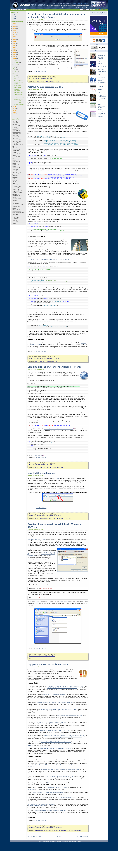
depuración (43, 518)
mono (14, 178)
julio (14, 68)
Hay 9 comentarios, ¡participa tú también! (41, 78)
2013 (14, 52)
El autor (80, 3)
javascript (15, 174)
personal (15, 189)
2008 (14, 109)
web (14, 220)
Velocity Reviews (37, 456)
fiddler (54, 518)
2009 (14, 106)
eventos (14, 163)
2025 (14, 26)
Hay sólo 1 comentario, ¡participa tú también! (42, 656)
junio (14, 69)
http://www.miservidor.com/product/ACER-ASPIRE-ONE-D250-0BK (50, 259)
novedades (15, 186)
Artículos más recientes (34, 836)
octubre (15, 64)
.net (13, 121)
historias (15, 169)
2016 (14, 46)
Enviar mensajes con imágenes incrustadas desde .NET (50, 810)
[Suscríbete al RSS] (94, 41)
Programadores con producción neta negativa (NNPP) (55, 748)
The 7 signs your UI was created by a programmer (67, 737)
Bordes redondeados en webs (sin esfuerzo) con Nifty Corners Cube (59, 770)
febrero (15, 77)
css (13, 152)
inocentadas (15, 172)
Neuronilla (30, 789)
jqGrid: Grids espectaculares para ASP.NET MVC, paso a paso (58, 709)
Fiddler (58, 478)
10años (14, 122)
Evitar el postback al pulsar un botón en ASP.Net (60, 776)
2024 (14, 28)
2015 (14, 48)
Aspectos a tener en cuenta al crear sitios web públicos (50, 722)
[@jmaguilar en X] (97, 41)
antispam (15, 127)
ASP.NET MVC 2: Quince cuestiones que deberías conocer (101, 106)
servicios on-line (16, 195)
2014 (14, 50)
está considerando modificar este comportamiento (58, 429)
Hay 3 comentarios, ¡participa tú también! (41, 464)
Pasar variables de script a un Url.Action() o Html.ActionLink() (102, 80)
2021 (14, 35)
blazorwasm (15, 141)
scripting (15, 194)
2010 (14, 59)
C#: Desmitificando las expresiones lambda (69, 716)
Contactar (86, 3)
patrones (15, 187)
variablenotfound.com (18, 212)
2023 (14, 30)
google (14, 166)
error (36, 81)
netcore (14, 183)
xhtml (14, 223)
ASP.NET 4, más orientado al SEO (18, 86)
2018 (14, 41)
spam (14, 201)
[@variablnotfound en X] (100, 41)
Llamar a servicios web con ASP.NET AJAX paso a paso (47, 792)
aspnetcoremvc (16, 132)
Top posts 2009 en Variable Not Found (19, 103)
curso (14, 155)
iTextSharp (30, 745)
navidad (14, 181)
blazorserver (16, 139)
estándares (15, 161)
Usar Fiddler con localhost (18, 95)
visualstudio (15, 217)
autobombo (15, 136)
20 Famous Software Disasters (36, 805)
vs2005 (52, 81)
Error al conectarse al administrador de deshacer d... (19, 82)
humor (14, 170)
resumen (56, 830)
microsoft (15, 177)
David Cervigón (64, 602)
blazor (14, 138)
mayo (15, 71)
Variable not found (41, 71)
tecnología (15, 206)
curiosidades (16, 153)
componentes (16, 149)
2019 (14, 39)
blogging (15, 143)
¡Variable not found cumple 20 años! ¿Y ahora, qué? (102, 97)
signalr (14, 197)
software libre (16, 198)
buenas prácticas (17, 144)
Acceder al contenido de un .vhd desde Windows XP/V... (19, 99)
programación (16, 191)
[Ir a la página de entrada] (27, 4)
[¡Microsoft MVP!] (98, 7)
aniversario (15, 125)
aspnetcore (15, 130)
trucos (14, 208)
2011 (14, 57)
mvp (14, 180)
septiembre (16, 66)
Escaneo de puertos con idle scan (67, 797)
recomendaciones (17, 192)
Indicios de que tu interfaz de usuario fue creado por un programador (63, 735)
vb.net (14, 214)
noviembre (16, 62)
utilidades (49, 659)
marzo (15, 75)
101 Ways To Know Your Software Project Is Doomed (62, 688)
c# (13, 146)
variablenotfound (17, 211)
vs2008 (14, 218)
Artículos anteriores (82, 836)
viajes (14, 215)
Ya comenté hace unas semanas (36, 539)
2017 (14, 43)
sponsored (15, 203)
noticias (14, 184)
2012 (14, 54)
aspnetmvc (15, 133)
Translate (104, 9)
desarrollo (15, 156)
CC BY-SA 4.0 (78, 841)
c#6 (13, 147)
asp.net (14, 129)
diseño (14, 158)
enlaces (14, 160)
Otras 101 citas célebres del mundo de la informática (50, 765)
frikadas (14, 164)
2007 (14, 111)
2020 (14, 37)
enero (15, 78)
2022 (14, 33)
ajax (14, 124)
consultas (15, 150)
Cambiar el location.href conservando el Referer (20, 90)
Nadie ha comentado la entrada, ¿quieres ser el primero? (45, 358)
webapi (14, 222)
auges (14, 135)
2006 (14, 113)
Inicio (74, 3)
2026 (14, 24)
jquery (14, 175)
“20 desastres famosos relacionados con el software (42, 804)
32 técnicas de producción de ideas (56, 787)
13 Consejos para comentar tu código (57, 783)
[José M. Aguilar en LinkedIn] (103, 41)
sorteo (14, 200)
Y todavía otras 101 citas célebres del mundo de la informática (55, 702)
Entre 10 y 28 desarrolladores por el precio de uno (102, 72)
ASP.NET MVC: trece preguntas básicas (54, 694)
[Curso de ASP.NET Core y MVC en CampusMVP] (98, 34)
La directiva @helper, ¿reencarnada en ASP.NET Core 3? (102, 64)
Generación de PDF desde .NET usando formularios (56, 742)
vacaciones (15, 209)
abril (14, 73)
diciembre (16, 60)
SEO (53, 361)
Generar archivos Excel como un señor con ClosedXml (102, 56)
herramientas (16, 167)
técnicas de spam (17, 204)
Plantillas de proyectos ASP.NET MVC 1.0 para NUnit (55, 730)
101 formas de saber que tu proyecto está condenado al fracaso (65, 686)
